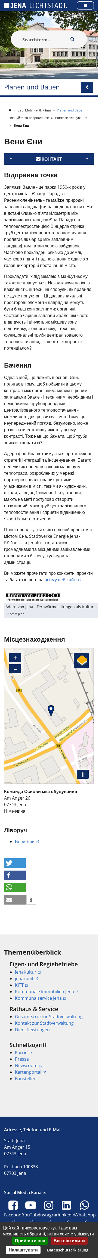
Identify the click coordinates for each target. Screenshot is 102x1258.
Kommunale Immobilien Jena (44, 992)
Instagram (49, 1218)
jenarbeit (24, 978)
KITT (19, 985)
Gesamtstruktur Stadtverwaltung (49, 1017)
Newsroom (26, 1065)
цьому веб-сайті (61, 580)
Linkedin (66, 1218)
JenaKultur (25, 972)
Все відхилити (69, 1241)
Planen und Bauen (32, 87)
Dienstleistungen (32, 1030)
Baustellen (25, 1079)
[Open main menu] (85, 5)
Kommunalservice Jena (38, 998)
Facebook (14, 1218)
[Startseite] (10, 110)
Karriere (23, 1052)
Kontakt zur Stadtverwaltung (44, 1023)
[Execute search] (72, 39)
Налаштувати (23, 1250)
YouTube (31, 1218)
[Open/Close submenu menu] (87, 87)
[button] (15, 863)
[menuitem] (49, 981)
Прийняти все (30, 1241)
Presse (22, 1059)
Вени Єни (25, 841)
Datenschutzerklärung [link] (67, 1250)
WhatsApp (85, 1218)
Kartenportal (28, 1072)
